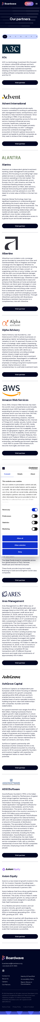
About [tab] (33, 474)
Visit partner (20, 83)
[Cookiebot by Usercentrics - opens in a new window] (29, 468)
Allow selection (20, 545)
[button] (36, 3)
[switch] (35, 516)
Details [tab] (20, 474)
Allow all (20, 538)
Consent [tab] (7, 474)
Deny (20, 552)
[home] (9, 3)
